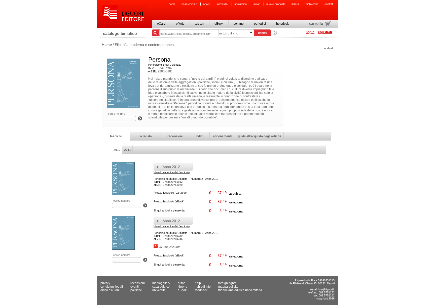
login (310, 32)
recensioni (175, 136)
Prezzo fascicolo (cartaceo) (171, 192)
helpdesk (282, 23)
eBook (218, 23)
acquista (235, 193)
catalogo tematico (120, 33)
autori (256, 4)
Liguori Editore (124, 14)
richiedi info (203, 286)
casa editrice (189, 4)
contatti (328, 4)
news (206, 4)
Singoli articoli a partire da (169, 210)
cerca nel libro (116, 113)
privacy (105, 283)
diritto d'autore (110, 290)
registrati (325, 32)
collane (239, 23)
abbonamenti (222, 136)
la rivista (145, 136)
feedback (201, 290)
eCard (161, 23)
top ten (199, 23)
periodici (260, 23)
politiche (136, 290)
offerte (180, 23)
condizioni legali (111, 286)
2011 (127, 150)
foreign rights (227, 283)
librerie (296, 4)
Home (107, 44)
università (222, 4)
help (198, 283)
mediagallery (161, 283)
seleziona (236, 202)
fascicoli (116, 136)
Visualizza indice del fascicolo (172, 172)
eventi (134, 286)
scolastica (240, 4)
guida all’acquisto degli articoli (259, 136)
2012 (117, 150)
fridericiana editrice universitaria (240, 290)
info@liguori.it (326, 289)
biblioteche (312, 4)
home (172, 4)
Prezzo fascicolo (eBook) (169, 201)
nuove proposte (275, 4)
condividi (328, 48)
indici (199, 136)
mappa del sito (228, 286)
